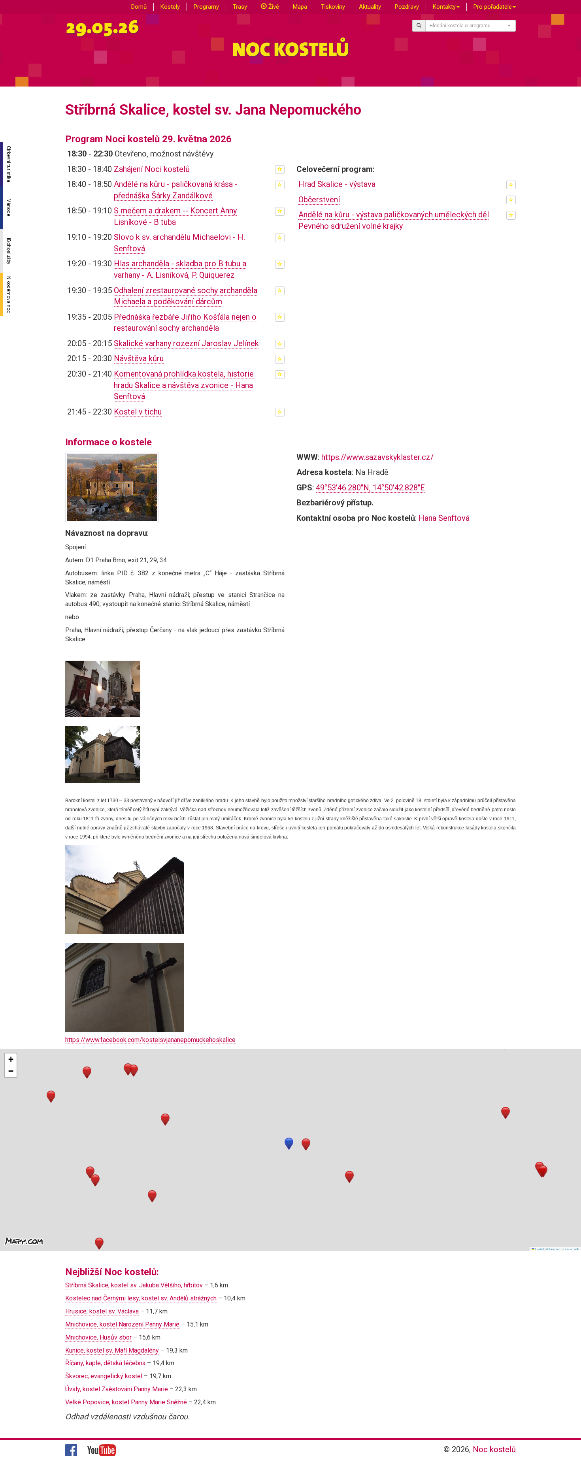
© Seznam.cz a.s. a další (562, 1249)
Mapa (300, 6)
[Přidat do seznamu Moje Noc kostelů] (280, 169)
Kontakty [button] (444, 6)
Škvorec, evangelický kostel (103, 1376)
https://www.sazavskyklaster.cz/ (377, 457)
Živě (273, 6)
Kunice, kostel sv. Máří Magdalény (112, 1350)
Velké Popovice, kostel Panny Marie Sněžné (126, 1402)
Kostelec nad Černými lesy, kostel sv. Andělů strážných (141, 1298)
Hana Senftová (444, 518)
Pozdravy (407, 6)
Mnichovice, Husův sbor (98, 1337)
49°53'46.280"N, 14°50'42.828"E (370, 487)
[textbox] (468, 25)
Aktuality (370, 6)
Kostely (170, 6)
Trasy (240, 6)
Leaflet (539, 1249)
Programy (206, 6)
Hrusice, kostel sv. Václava (102, 1311)
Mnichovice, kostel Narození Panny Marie (122, 1324)
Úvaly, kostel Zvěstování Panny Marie (116, 1389)
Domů (139, 6)
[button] (289, 1144)
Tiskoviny (333, 6)
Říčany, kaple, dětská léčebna (105, 1363)
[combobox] (470, 26)
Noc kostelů (494, 1449)
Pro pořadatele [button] (492, 6)
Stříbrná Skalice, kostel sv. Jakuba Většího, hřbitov (134, 1285)
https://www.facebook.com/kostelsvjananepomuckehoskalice (150, 1040)
